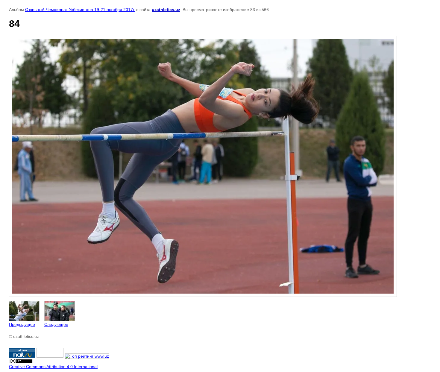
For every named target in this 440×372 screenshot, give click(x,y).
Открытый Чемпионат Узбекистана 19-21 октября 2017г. (80, 9)
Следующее (56, 324)
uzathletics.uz (166, 9)
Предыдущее (22, 324)
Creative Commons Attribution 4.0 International (53, 366)
